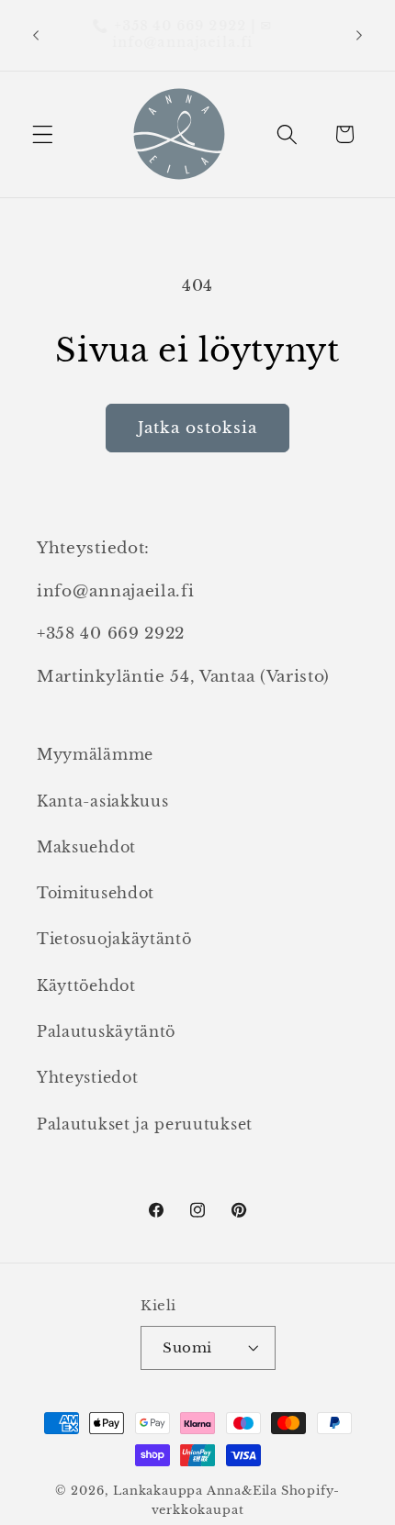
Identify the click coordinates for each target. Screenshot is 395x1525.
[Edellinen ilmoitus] (36, 35)
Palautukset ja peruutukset (145, 1124)
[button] (42, 134)
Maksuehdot (86, 847)
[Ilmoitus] (359, 35)
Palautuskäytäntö (106, 1031)
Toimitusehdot (95, 893)
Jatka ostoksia (197, 427)
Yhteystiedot (87, 1077)
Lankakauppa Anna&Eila (195, 1490)
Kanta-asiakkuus (102, 801)
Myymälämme (95, 754)
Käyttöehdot (86, 985)
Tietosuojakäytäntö (114, 938)
